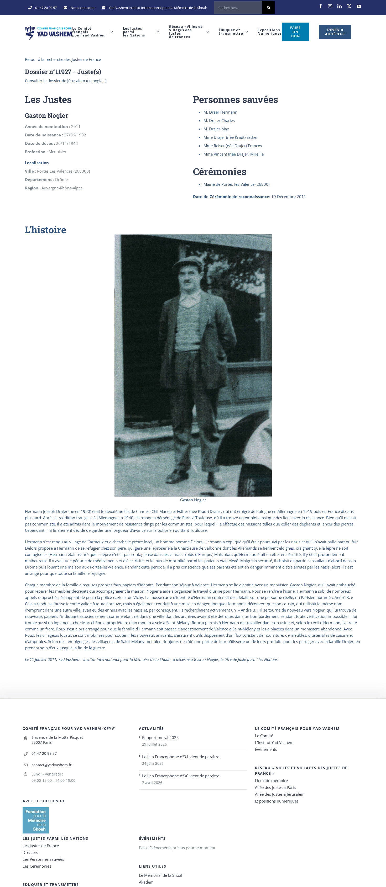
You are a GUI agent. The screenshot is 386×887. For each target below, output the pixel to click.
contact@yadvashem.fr (52, 764)
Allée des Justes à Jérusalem (280, 794)
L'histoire (45, 229)
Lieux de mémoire (271, 780)
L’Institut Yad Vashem (274, 742)
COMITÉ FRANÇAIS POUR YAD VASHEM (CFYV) (69, 728)
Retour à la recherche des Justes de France (63, 59)
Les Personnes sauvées (43, 859)
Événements (266, 749)
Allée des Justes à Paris (275, 787)
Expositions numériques (277, 801)
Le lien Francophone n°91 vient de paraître (180, 756)
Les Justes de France (41, 845)
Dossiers (30, 852)
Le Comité (264, 735)
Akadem (146, 882)
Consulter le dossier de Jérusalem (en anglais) (65, 80)
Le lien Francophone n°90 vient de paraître (180, 775)
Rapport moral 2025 (160, 737)
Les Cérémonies (37, 866)
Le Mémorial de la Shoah (161, 875)
